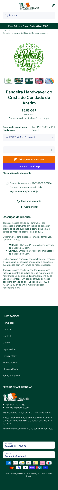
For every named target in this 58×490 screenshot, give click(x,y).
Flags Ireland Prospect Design (25, 473)
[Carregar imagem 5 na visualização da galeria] (49, 81)
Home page (8, 322)
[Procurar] (5, 15)
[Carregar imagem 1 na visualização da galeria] (8, 81)
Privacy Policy (9, 356)
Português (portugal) (15, 456)
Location (7, 329)
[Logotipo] (29, 6)
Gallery (6, 342)
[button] (53, 5)
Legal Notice (9, 349)
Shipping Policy (10, 369)
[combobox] (29, 15)
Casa (5, 30)
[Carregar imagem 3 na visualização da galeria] (29, 81)
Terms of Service (11, 375)
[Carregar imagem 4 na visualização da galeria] (39, 81)
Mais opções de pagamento (17, 173)
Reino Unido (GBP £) (15, 446)
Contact (7, 336)
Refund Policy (10, 362)
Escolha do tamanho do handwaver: (29, 128)
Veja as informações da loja (24, 191)
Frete (11, 118)
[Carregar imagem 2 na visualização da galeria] (18, 81)
